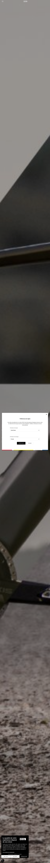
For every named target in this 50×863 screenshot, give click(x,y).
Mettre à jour (21, 443)
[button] (2, 860)
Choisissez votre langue (14, 436)
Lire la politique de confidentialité (8, 852)
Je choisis (15, 856)
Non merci (6, 856)
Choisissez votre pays (14, 427)
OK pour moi (24, 856)
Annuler (30, 443)
